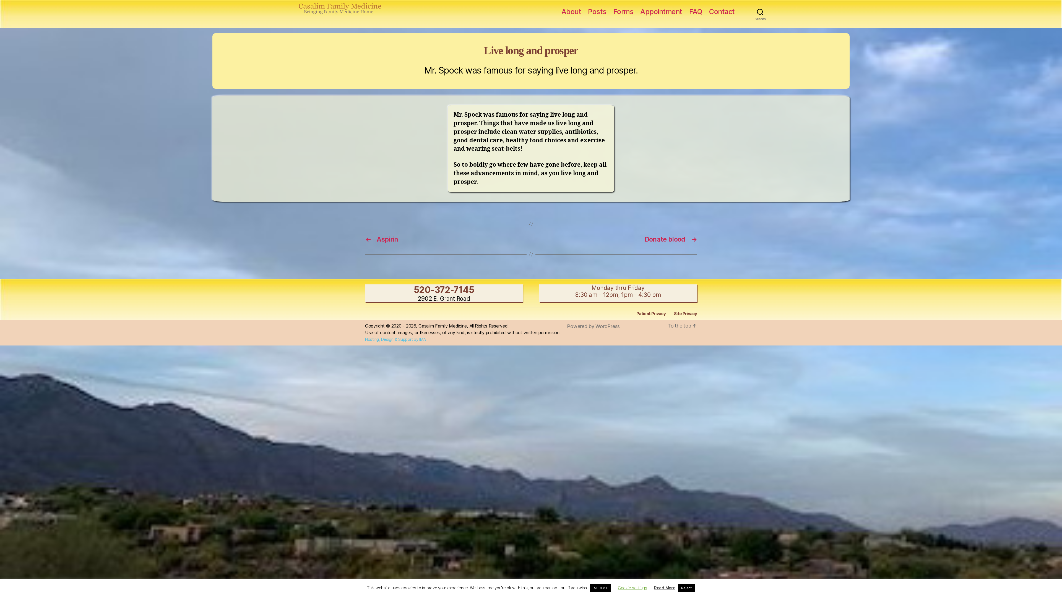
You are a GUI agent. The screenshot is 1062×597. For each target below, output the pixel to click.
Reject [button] (686, 588)
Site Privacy (685, 313)
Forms (623, 11)
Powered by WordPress (593, 326)
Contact (722, 11)
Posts (597, 11)
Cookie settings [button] (632, 587)
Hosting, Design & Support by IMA (395, 339)
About (571, 11)
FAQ (695, 11)
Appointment (661, 11)
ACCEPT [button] (601, 588)
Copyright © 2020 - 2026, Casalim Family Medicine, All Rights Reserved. (437, 326)
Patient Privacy (651, 313)
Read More (664, 587)
